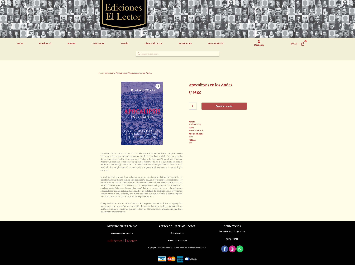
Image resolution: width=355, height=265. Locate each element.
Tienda (124, 43)
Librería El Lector (153, 43)
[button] (157, 86)
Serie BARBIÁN (216, 43)
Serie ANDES (185, 43)
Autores (71, 43)
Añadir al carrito (224, 106)
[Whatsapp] (239, 248)
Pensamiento (121, 73)
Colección (109, 73)
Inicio (20, 43)
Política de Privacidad (177, 240)
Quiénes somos (177, 233)
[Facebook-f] (224, 248)
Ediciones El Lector (122, 241)
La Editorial (45, 43)
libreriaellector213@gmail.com (232, 231)
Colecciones (98, 43)
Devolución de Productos (122, 233)
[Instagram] (232, 248)
